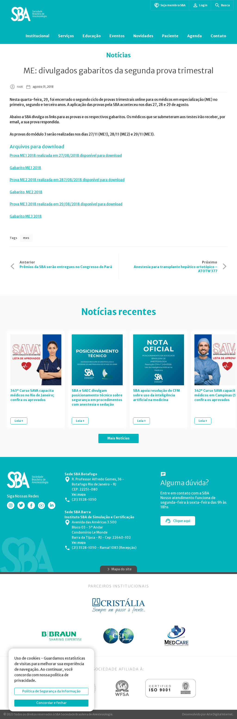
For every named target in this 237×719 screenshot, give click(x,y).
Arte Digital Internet (219, 714)
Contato (218, 36)
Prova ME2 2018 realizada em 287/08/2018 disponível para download (67, 180)
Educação (92, 36)
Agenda (194, 36)
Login (203, 5)
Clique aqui (181, 521)
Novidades (143, 36)
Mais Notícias (118, 438)
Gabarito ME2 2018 (26, 192)
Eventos (117, 36)
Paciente (170, 36)
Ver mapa (79, 494)
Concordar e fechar (51, 703)
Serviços (66, 36)
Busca (225, 5)
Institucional (37, 36)
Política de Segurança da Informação (51, 691)
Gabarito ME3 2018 (26, 216)
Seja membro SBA (172, 5)
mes (26, 238)
